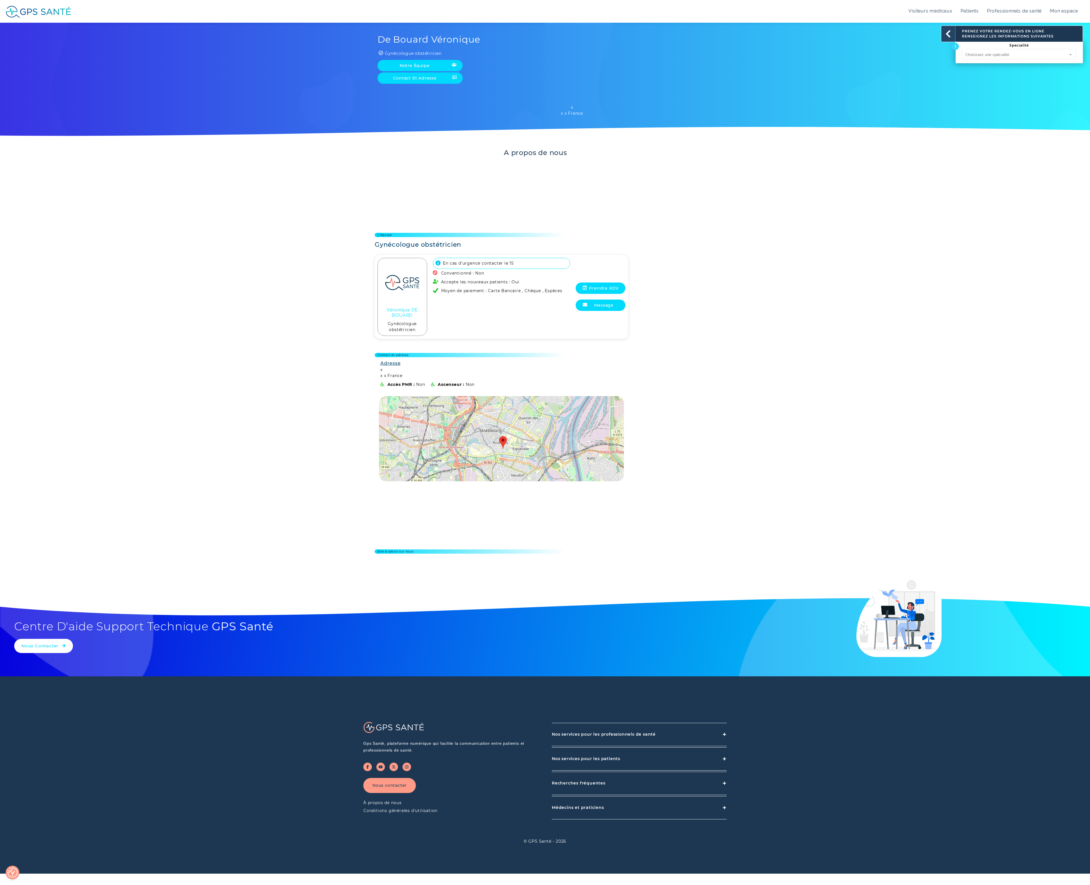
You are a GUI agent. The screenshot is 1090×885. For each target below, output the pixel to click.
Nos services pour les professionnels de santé (639, 734)
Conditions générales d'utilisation (400, 810)
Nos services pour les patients (639, 759)
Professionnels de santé (1014, 11)
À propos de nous (382, 802)
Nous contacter (389, 785)
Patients (970, 11)
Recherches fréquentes (639, 783)
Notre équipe (415, 65)
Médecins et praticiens (639, 808)
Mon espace (1064, 11)
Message (604, 305)
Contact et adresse (414, 78)
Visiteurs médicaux (930, 11)
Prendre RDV (604, 288)
